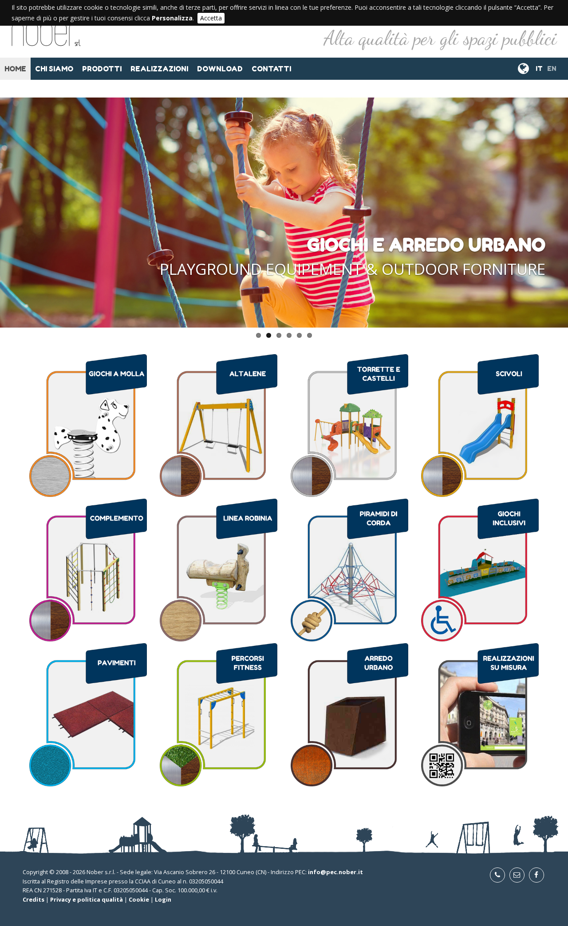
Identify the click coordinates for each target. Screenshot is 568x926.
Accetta (211, 18)
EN (551, 68)
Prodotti (102, 68)
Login (163, 899)
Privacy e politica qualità (86, 899)
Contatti (271, 68)
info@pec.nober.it (335, 872)
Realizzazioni (159, 68)
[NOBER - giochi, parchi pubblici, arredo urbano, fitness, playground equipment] (46, 40)
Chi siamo (54, 68)
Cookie (139, 899)
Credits (33, 899)
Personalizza (172, 18)
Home (15, 68)
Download (220, 68)
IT (539, 68)
